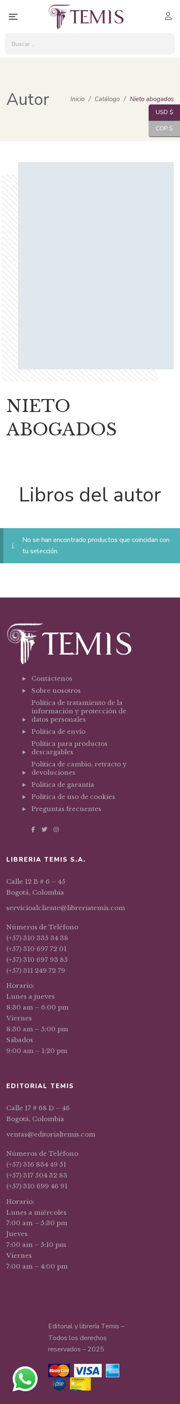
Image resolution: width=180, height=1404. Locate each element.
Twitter (44, 829)
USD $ (161, 112)
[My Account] (169, 17)
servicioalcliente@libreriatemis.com (65, 908)
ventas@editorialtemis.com (50, 1134)
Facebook (33, 829)
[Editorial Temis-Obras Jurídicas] (86, 16)
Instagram (56, 829)
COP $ (161, 128)
